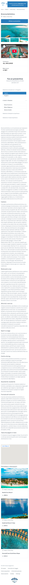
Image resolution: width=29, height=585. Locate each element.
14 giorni (6, 95)
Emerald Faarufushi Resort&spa (11, 553)
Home (2, 9)
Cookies (12, 573)
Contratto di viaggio (13, 568)
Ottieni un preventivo (14, 21)
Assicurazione (4, 573)
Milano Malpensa (8, 107)
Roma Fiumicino (8, 104)
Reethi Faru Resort (7, 492)
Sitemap (18, 573)
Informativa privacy (17, 571)
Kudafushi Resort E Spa (8, 523)
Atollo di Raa (12, 9)
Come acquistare (5, 571)
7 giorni (6, 93)
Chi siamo (3, 568)
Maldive (6, 9)
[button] (14, 100)
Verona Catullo (8, 110)
